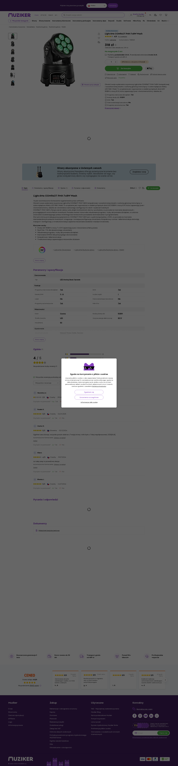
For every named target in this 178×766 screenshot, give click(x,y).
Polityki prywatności (99, 386)
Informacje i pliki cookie (89, 402)
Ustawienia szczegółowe (89, 397)
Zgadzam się (89, 392)
